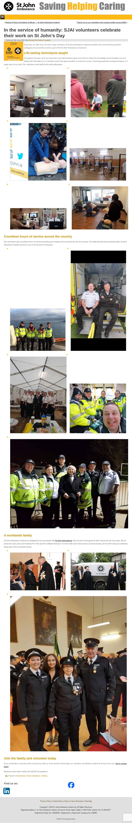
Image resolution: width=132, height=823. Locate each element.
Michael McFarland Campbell (39, 40)
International (20, 776)
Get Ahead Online (69, 819)
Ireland (28, 776)
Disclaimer (80, 801)
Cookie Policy (58, 801)
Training (44, 776)
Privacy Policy (45, 801)
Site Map (88, 801)
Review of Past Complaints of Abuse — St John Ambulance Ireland (32, 22)
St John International (63, 541)
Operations (36, 776)
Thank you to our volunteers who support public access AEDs (102, 22)
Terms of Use (69, 801)
